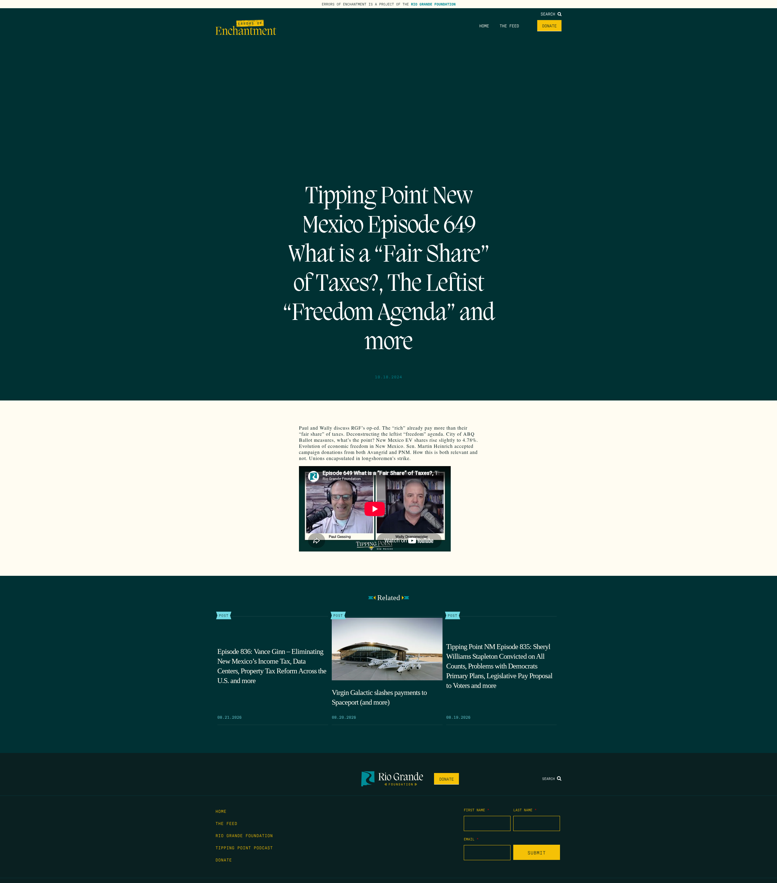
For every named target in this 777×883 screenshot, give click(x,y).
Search (549, 13)
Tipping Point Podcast (244, 847)
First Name (476, 809)
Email (471, 839)
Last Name (525, 809)
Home (484, 25)
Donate (549, 25)
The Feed (509, 25)
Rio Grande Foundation (433, 4)
